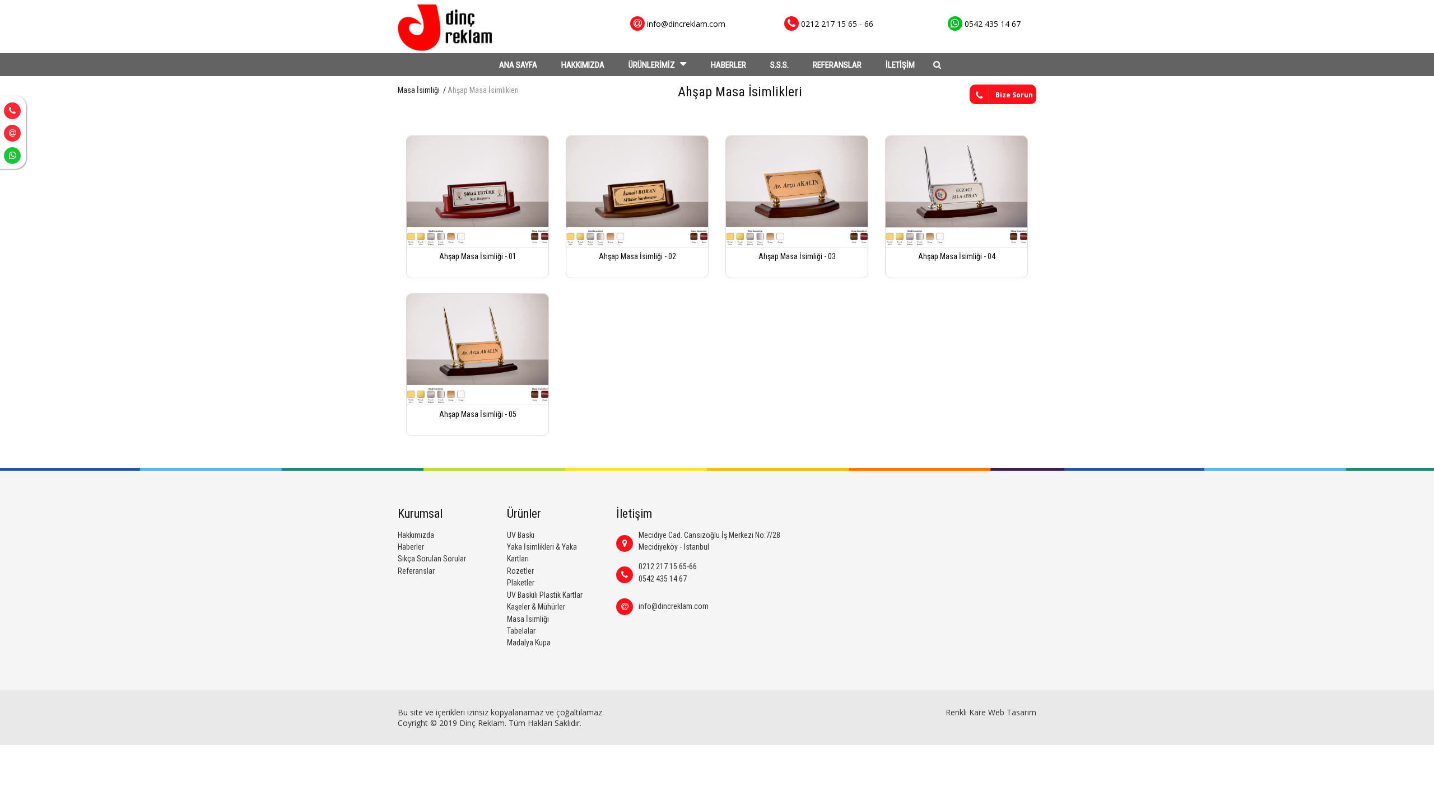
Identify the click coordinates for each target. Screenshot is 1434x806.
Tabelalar (521, 630)
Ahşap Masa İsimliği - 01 (477, 256)
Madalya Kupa (529, 642)
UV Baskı (520, 535)
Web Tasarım (1012, 712)
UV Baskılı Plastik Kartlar (545, 595)
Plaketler (520, 582)
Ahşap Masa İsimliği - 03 (797, 256)
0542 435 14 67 (663, 578)
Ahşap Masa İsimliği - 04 (956, 256)
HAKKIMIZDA (582, 65)
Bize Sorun (1014, 95)
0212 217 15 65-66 (668, 566)
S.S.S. (779, 65)
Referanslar (416, 570)
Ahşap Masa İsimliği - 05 (477, 414)
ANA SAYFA (518, 65)
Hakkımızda (416, 535)
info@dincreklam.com (674, 606)
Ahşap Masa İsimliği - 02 (637, 256)
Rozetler (520, 570)
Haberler (411, 546)
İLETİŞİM (900, 65)
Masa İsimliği (419, 90)
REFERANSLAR (837, 65)
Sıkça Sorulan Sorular (432, 558)
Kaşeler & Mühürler (536, 606)
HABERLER (728, 65)
